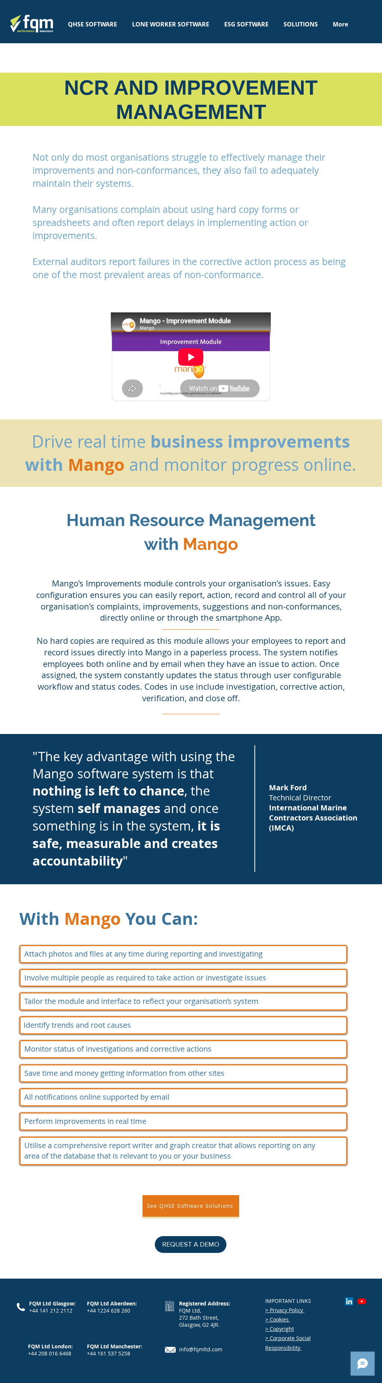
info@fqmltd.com (200, 1349)
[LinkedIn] (349, 1301)
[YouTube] (362, 1301)
